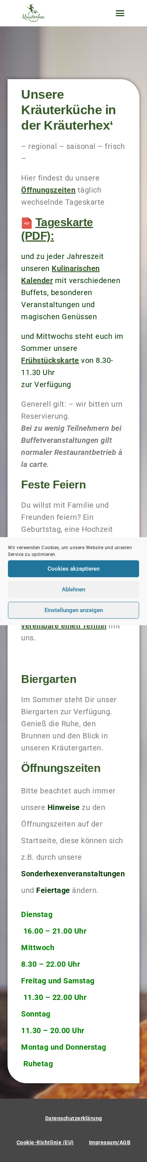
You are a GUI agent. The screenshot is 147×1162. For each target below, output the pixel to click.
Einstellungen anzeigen (73, 610)
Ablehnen (73, 589)
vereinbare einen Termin (64, 625)
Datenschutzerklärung (73, 1118)
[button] (120, 13)
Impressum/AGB (110, 1142)
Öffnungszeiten (48, 189)
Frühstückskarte (50, 360)
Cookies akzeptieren (73, 568)
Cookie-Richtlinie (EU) (45, 1142)
